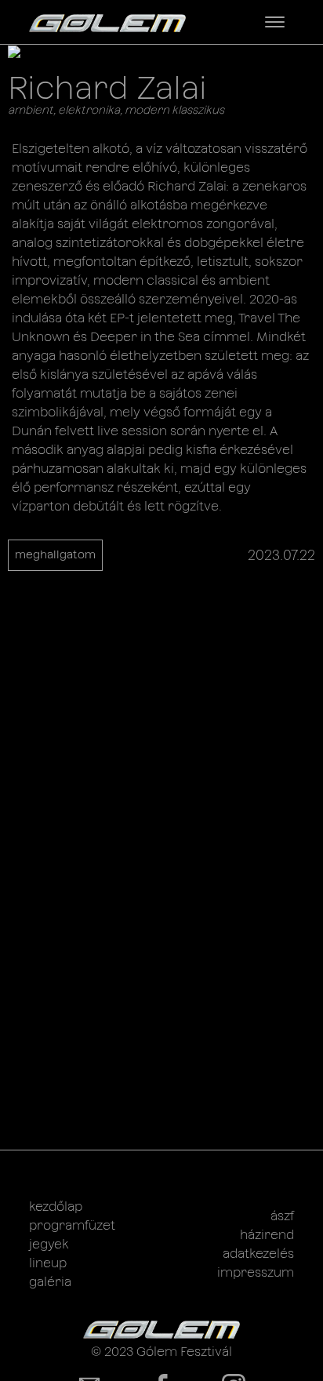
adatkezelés (258, 1253)
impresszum (255, 1272)
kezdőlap (55, 1206)
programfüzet (72, 1225)
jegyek (49, 1244)
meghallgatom (55, 554)
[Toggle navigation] (275, 22)
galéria (50, 1281)
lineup (48, 1263)
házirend (267, 1234)
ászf (282, 1215)
